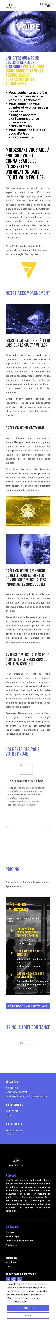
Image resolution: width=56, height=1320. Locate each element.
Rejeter (28, 1315)
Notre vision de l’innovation (19, 1241)
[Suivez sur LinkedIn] (8, 1279)
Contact (9, 1266)
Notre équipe (12, 1236)
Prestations (11, 1245)
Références (11, 1258)
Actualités (11, 1262)
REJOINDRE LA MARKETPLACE (28, 1006)
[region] (28, 1300)
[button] (8, 826)
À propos (10, 1232)
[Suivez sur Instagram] (13, 1279)
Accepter (28, 1308)
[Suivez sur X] (19, 1279)
